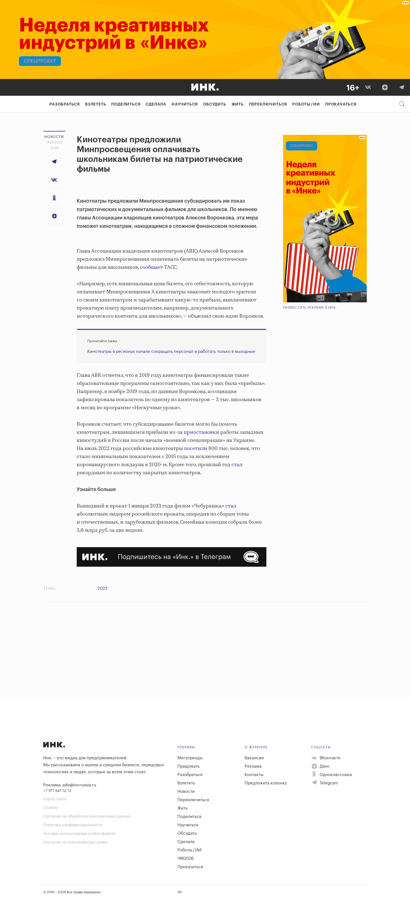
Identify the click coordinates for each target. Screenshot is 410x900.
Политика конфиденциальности (72, 825)
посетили (195, 448)
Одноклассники (335, 775)
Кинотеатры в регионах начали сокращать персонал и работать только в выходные (171, 352)
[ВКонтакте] (368, 87)
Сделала (156, 104)
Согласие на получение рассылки (75, 842)
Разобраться (64, 104)
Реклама (253, 766)
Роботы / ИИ (306, 104)
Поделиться (125, 104)
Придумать (188, 766)
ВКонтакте (330, 758)
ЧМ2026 (185, 858)
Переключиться (268, 104)
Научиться (185, 104)
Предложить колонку (266, 783)
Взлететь (95, 104)
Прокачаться (340, 104)
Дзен (324, 766)
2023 (102, 589)
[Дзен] (385, 87)
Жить (237, 104)
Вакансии (254, 758)
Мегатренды (190, 758)
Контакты (254, 775)
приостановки (201, 432)
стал (236, 464)
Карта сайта (55, 799)
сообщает (151, 267)
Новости (186, 791)
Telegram (328, 783)
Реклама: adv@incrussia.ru (69, 785)
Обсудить (214, 104)
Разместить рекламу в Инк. (310, 307)
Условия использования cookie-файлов (79, 834)
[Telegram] (401, 87)
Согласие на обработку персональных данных (87, 816)
